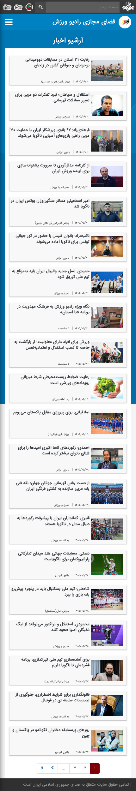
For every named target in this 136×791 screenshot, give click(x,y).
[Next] (52, 769)
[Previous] (42, 769)
